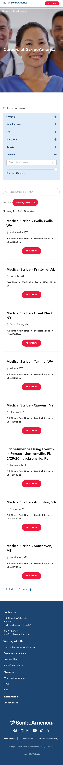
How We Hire (11, 659)
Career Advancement (15, 653)
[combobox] (31, 116)
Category (10, 116)
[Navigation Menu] (5, 3)
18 (18, 589)
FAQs (6, 683)
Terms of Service (26, 738)
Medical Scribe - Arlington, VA (31, 502)
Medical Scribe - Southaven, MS (29, 548)
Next (25, 589)
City (8, 131)
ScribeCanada (11, 702)
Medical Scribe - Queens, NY (30, 405)
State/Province (13, 124)
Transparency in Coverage (49, 738)
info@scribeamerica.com (17, 634)
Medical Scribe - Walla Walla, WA (30, 223)
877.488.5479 (11, 630)
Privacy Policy (9, 738)
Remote (10, 147)
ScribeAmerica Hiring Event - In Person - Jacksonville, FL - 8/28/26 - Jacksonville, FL (30, 454)
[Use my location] (52, 162)
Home (5, 11)
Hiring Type (11, 139)
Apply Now (52, 3)
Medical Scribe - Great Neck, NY (30, 315)
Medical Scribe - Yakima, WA (29, 361)
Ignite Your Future (13, 665)
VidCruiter (36, 754)
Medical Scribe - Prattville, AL (30, 269)
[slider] (56, 169)
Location (10, 154)
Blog (6, 689)
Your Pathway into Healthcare (19, 647)
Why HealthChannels (14, 678)
